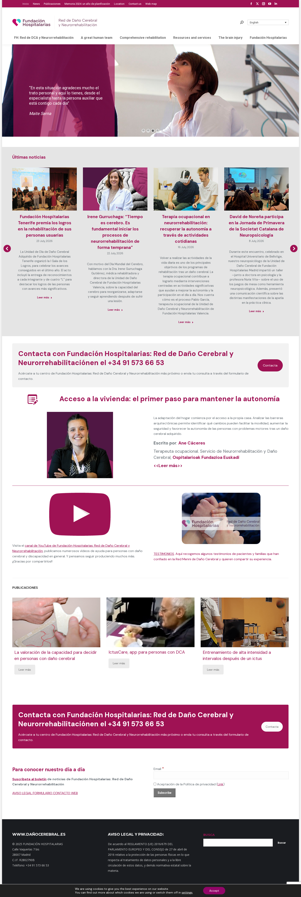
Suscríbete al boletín (29, 779)
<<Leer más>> (168, 466)
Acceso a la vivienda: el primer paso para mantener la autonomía (169, 398)
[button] (268, 22)
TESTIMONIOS (164, 554)
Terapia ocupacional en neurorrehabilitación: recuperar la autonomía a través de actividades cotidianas (186, 229)
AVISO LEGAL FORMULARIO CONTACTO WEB (45, 793)
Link (220, 784)
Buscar (282, 842)
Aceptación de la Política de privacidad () (190, 784)
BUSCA (209, 835)
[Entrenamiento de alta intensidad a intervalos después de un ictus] (245, 622)
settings (187, 892)
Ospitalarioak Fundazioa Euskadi (206, 457)
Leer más (43, 297)
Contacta (270, 365)
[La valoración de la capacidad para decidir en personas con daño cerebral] (56, 622)
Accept (214, 890)
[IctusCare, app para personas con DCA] (150, 622)
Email (159, 769)
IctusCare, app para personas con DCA (147, 652)
